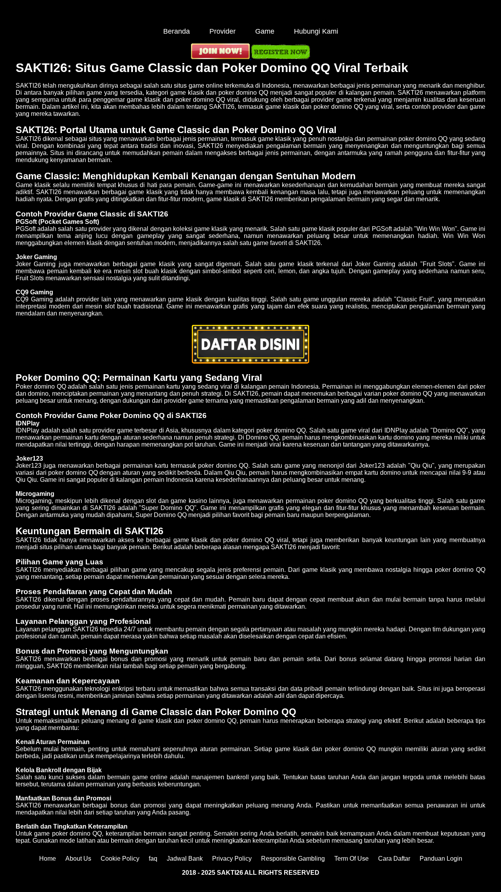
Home (47, 858)
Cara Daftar (394, 858)
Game (264, 31)
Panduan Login (441, 858)
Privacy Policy (232, 858)
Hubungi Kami (316, 31)
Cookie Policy (120, 858)
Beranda (176, 31)
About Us (78, 858)
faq (153, 858)
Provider (222, 31)
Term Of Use (351, 858)
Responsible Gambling (293, 858)
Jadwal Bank (185, 858)
